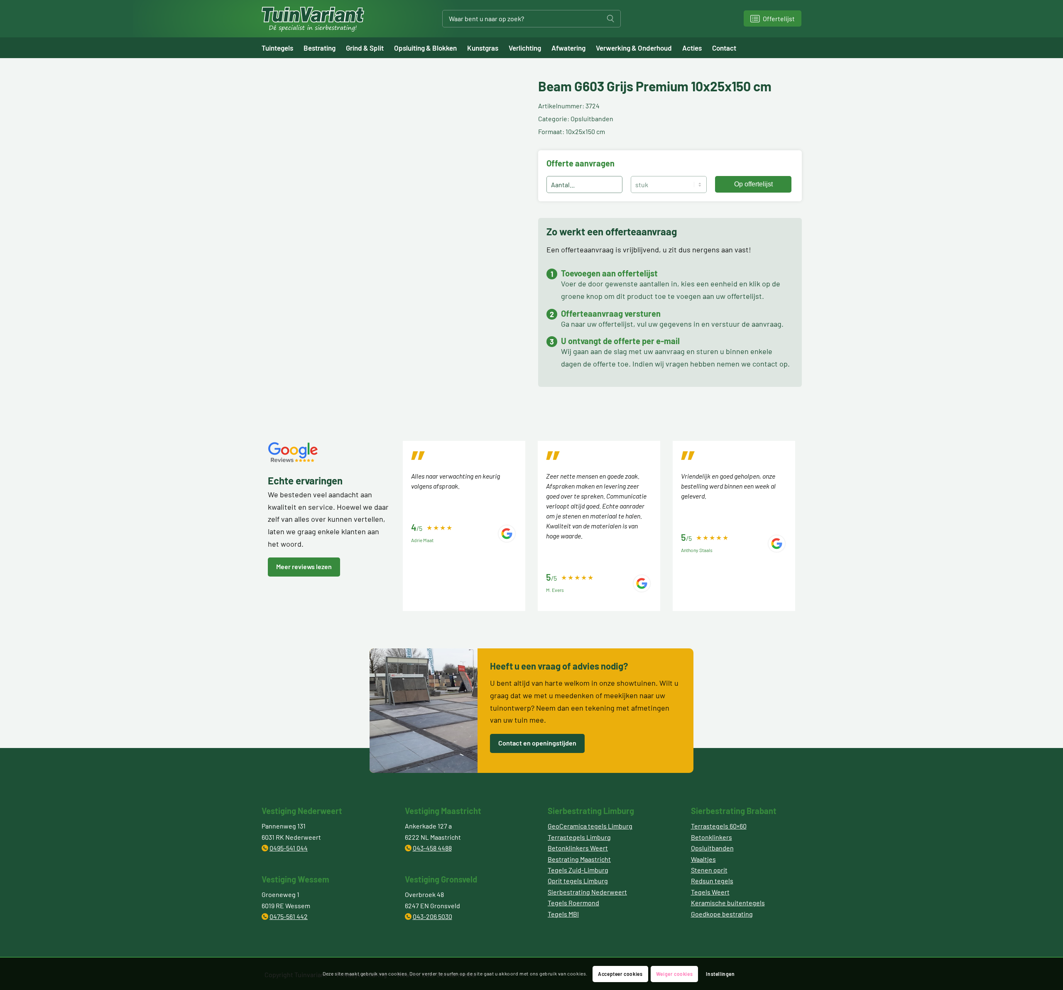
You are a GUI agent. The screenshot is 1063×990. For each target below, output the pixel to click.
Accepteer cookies (620, 974)
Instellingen (720, 974)
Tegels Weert (710, 892)
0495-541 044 (288, 848)
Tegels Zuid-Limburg (578, 870)
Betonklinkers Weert (578, 848)
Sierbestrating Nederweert (587, 892)
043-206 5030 (432, 916)
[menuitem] (283, 47)
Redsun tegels (712, 881)
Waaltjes (703, 859)
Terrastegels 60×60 (719, 826)
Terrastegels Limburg (579, 837)
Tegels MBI (563, 914)
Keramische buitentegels (728, 903)
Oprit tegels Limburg (578, 881)
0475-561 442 (288, 916)
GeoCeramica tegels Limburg (590, 826)
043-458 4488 (432, 848)
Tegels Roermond (573, 903)
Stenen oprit (709, 870)
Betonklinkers (711, 837)
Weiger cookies (674, 974)
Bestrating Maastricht (579, 859)
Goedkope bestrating (722, 914)
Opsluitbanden (712, 848)
